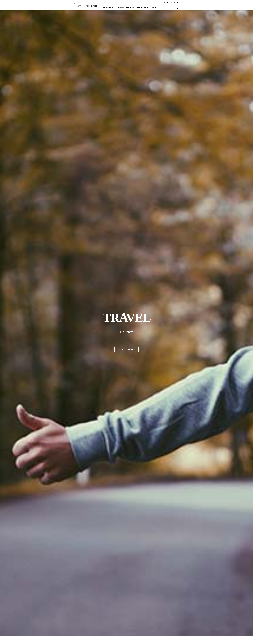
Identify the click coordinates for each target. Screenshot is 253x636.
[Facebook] (164, 2)
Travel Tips (130, 8)
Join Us (153, 8)
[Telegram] (171, 2)
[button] (177, 8)
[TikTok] (174, 2)
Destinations (108, 8)
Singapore (120, 8)
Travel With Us (142, 8)
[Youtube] (177, 2)
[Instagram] (168, 2)
